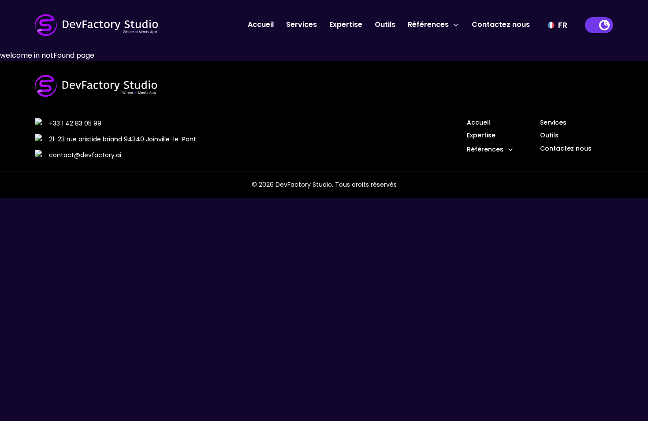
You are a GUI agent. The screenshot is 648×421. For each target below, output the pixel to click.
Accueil (261, 24)
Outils (385, 24)
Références (428, 24)
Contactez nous (501, 24)
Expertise (345, 24)
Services (301, 24)
